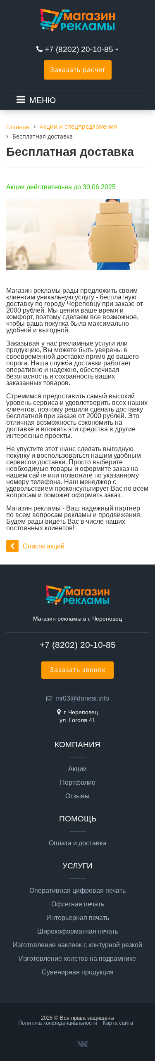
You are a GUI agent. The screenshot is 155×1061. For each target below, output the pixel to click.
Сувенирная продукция (78, 972)
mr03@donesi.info (82, 698)
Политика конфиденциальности (57, 1023)
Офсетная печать (77, 904)
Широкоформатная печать (77, 931)
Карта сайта (118, 1023)
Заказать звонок (77, 669)
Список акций (43, 546)
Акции (77, 769)
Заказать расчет (77, 69)
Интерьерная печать (77, 918)
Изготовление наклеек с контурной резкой (77, 945)
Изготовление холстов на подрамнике (77, 958)
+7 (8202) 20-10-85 (80, 49)
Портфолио (77, 782)
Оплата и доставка (77, 843)
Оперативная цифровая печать (77, 890)
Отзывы (77, 796)
